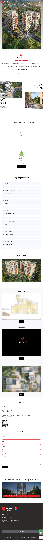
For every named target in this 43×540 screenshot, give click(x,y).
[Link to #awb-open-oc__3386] (39, 2)
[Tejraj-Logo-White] (5, 1)
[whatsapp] (41, 531)
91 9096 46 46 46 (8, 410)
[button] (21, 183)
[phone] (41, 533)
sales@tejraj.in (7, 411)
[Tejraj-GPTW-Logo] (9, 506)
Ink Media (36, 537)
